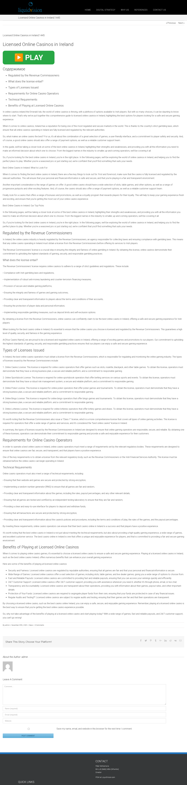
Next (180, 23)
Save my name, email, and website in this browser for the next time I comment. (94, 728)
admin (7, 625)
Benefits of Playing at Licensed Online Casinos (36, 105)
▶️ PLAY (28, 57)
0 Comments (39, 625)
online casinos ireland (15, 111)
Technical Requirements (22, 99)
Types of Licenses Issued (23, 87)
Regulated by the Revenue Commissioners (33, 75)
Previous (171, 23)
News (31, 625)
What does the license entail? (25, 81)
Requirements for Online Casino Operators (33, 93)
